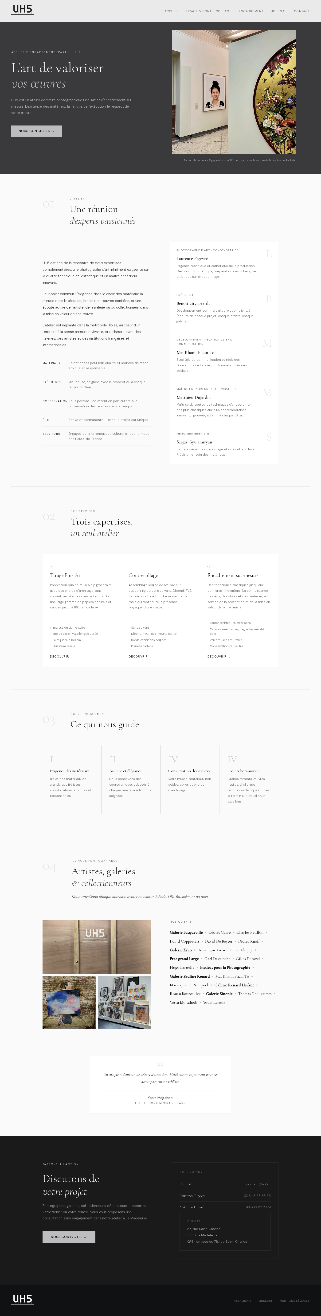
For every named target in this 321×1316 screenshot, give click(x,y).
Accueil (171, 11)
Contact (302, 11)
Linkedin (265, 1301)
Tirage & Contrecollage (208, 11)
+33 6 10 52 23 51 (257, 1207)
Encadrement (251, 11)
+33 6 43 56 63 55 (256, 1196)
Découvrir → (61, 656)
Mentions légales (295, 1301)
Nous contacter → (37, 131)
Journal (279, 11)
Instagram (242, 1301)
